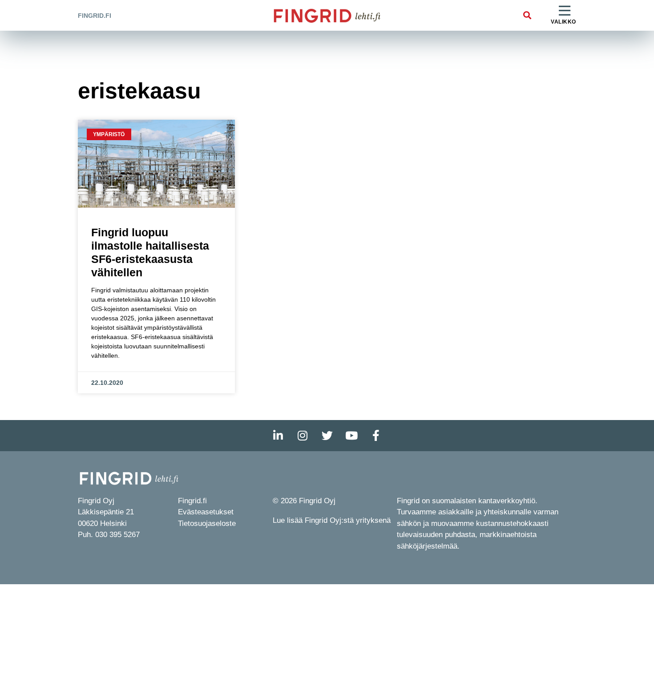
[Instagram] (302, 435)
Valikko (563, 22)
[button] (527, 15)
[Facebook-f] (376, 435)
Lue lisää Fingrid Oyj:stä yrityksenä (332, 520)
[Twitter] (327, 435)
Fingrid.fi (94, 15)
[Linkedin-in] (278, 435)
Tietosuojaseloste (207, 523)
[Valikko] (564, 11)
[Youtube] (351, 435)
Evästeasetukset (206, 512)
